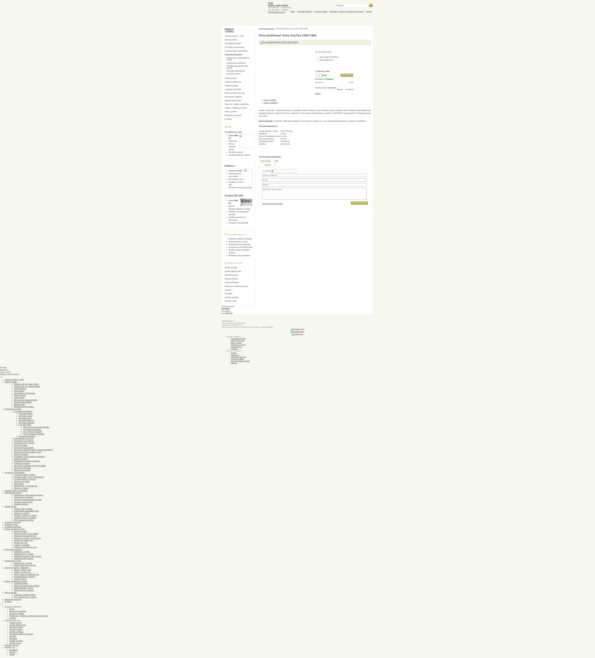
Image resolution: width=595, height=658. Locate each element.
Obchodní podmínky (305, 11)
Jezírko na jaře (231, 268)
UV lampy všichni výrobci (24, 475)
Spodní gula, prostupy (23, 509)
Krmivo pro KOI (20, 531)
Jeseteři (228, 290)
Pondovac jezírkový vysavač (236, 286)
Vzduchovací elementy (236, 63)
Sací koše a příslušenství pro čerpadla (30, 466)
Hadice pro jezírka (21, 513)
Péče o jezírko (231, 112)
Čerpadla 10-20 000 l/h (23, 441)
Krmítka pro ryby (21, 543)
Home (293, 11)
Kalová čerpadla (21, 459)
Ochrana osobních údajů (272, 204)
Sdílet (317, 93)
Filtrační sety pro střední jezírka (27, 386)
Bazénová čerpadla (22, 470)
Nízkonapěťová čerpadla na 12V (27, 452)
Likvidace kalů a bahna (23, 558)
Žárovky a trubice (21, 488)
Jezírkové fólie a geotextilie (236, 51)
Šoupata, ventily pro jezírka (25, 515)
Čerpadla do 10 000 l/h (23, 438)
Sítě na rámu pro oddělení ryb (26, 574)
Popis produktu (269, 100)
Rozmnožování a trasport (24, 577)
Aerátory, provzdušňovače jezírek (237, 67)
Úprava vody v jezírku (23, 563)
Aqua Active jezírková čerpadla (36, 427)
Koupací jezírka (231, 279)
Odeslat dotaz (359, 203)
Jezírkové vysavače (233, 89)
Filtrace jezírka (231, 40)
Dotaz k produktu (270, 103)
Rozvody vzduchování (236, 71)
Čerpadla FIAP (25, 425)
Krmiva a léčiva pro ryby (235, 93)
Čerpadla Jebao (25, 416)
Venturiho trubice (234, 74)
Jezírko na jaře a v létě (234, 36)
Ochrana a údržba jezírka (24, 595)
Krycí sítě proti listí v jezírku (25, 597)
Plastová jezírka (231, 86)
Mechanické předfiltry (23, 402)
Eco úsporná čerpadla (32, 432)
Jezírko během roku (233, 271)
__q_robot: (265, 171)
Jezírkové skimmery (233, 82)
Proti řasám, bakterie (233, 97)
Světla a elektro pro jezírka (236, 108)
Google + (13, 652)
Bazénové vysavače (233, 115)
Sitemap (234, 363)
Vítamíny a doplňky (22, 545)
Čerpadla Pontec (26, 413)
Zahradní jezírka (231, 275)
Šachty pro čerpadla (22, 468)
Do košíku (347, 75)
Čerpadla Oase (25, 418)
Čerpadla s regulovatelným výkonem (29, 457)
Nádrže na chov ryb (22, 572)
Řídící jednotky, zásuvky (24, 590)
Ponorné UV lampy (22, 481)
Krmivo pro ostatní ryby (23, 540)
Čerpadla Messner (26, 420)
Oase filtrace (19, 391)
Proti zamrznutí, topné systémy (27, 586)
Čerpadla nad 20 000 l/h (24, 443)
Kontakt (369, 11)
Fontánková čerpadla (32, 429)
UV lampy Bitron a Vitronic (25, 479)
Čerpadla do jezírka (233, 43)
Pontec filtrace (20, 395)
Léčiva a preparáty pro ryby (25, 547)
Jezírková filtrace (232, 282)
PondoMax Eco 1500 (233, 132)
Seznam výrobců (12, 645)
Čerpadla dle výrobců (23, 411)
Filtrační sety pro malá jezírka (26, 384)
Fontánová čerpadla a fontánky (27, 461)
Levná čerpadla (20, 445)
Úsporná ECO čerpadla (24, 448)
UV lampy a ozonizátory (235, 47)
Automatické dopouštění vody (26, 511)
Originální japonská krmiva (25, 536)
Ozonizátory (19, 484)
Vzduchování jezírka (266, 29)
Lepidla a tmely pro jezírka (25, 518)
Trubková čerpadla (22, 463)
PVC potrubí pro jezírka (23, 520)
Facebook (13, 650)
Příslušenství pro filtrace (24, 407)
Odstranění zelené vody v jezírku (27, 556)
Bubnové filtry (19, 405)
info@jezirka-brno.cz (276, 12)
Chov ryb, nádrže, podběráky (237, 104)
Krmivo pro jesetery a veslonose (27, 538)
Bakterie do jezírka (22, 552)
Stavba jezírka (231, 78)
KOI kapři (228, 294)
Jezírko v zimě (231, 301)
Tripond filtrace (20, 389)
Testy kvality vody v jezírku (25, 565)
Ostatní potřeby (20, 579)
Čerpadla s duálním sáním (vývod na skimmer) (33, 450)
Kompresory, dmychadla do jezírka (238, 59)
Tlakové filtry (19, 398)
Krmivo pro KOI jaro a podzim (26, 534)
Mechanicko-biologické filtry (25, 400)
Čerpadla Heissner (27, 423)
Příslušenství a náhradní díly (26, 486)
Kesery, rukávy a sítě (22, 570)
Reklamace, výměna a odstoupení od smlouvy (346, 11)
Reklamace (235, 355)
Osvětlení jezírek (21, 583)
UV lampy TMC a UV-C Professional (29, 477)
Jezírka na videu (231, 297)
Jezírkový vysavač (238, 345)
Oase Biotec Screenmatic (24, 393)
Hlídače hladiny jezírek (23, 588)
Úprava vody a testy (233, 100)
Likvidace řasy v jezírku (23, 554)
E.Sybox (228, 119)
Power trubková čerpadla (33, 434)
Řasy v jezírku (236, 343)
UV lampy (234, 349)
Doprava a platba (320, 11)
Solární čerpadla (21, 454)
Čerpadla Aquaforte (27, 436)
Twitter (12, 654)
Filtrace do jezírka (237, 341)
